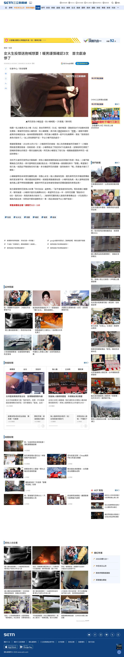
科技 (113, 7)
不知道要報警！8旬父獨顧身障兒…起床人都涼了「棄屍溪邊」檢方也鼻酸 (45, 617)
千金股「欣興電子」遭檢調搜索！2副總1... (21, 244)
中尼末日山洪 (19, 7)
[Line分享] (6, 74)
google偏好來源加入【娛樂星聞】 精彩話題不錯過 (67, 240)
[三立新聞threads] (118, 635)
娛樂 (68, 7)
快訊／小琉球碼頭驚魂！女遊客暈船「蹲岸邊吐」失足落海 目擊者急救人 (17, 617)
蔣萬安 (12, 369)
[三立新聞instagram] (101, 635)
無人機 (54, 369)
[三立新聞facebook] (95, 635)
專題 (103, 7)
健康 (78, 7)
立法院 (67, 369)
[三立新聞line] (106, 635)
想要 (74, 131)
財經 (98, 7)
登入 (118, 3)
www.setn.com (23, 652)
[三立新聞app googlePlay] (26, 647)
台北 (25, 369)
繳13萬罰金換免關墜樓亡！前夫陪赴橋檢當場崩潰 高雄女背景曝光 (16, 592)
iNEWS (72, 3)
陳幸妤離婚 (30, 7)
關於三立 (7, 642)
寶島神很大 (98, 3)
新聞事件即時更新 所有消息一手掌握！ (21, 240)
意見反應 (71, 642)
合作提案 (61, 642)
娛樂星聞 (64, 3)
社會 (38, 7)
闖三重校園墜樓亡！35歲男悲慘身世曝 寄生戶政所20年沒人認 (16, 568)
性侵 (41, 121)
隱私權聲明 (32, 642)
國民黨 (80, 369)
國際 (83, 7)
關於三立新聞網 (19, 642)
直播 (58, 7)
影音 (48, 7)
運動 (93, 7)
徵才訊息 (91, 642)
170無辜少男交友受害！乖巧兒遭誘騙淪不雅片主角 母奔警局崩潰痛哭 (74, 592)
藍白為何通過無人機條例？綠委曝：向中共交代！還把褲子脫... (105, 397)
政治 (63, 7)
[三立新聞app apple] (10, 647)
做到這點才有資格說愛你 (58, 244)
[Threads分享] (6, 78)
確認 (60, 131)
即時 (10, 7)
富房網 (107, 3)
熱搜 (53, 7)
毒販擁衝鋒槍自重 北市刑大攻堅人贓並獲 (74, 617)
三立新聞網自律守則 (47, 642)
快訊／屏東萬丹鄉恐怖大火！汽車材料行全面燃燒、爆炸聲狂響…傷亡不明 (46, 568)
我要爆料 (81, 642)
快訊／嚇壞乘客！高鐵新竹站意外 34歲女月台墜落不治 (73, 568)
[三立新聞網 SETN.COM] (6, 7)
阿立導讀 (89, 3)
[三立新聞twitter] (112, 635)
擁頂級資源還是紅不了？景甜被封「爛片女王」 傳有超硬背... (46, 308)
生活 (73, 7)
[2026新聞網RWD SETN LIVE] (30, 3)
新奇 (108, 7)
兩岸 (88, 7)
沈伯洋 (38, 369)
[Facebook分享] (6, 69)
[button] (112, 2)
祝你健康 (80, 3)
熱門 (43, 7)
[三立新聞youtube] (89, 635)
